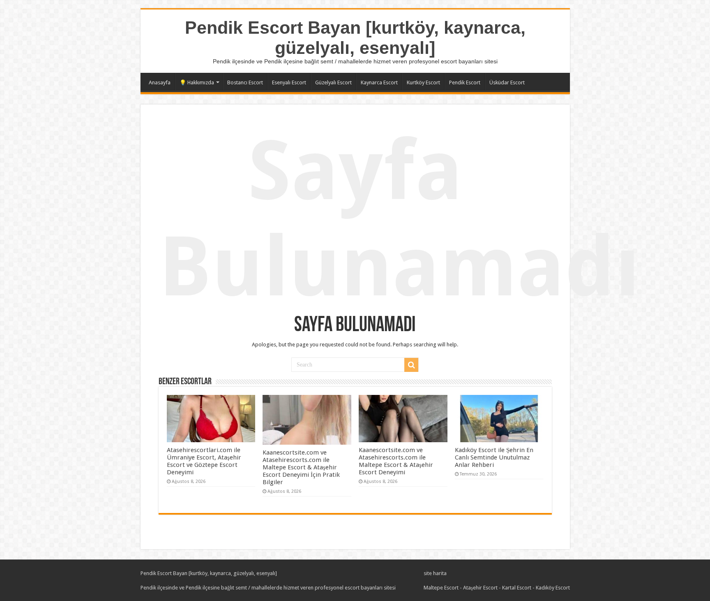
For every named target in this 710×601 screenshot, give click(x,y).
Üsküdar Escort (507, 82)
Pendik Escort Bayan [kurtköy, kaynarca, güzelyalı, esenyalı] (355, 38)
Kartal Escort (516, 588)
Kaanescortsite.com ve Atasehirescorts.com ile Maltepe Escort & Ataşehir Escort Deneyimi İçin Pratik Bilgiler (301, 467)
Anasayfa (160, 82)
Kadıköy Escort (553, 588)
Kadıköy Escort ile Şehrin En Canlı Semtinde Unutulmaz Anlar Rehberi (494, 457)
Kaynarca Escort (379, 82)
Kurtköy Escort (423, 82)
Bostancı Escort (245, 82)
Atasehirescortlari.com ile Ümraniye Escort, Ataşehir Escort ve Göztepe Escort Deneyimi (204, 461)
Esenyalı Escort (289, 82)
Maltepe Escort (441, 588)
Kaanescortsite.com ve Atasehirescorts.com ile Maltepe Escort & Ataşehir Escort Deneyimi (396, 461)
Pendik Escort (464, 82)
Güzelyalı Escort (333, 82)
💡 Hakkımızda (197, 82)
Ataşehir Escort (480, 588)
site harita (435, 573)
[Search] (411, 365)
